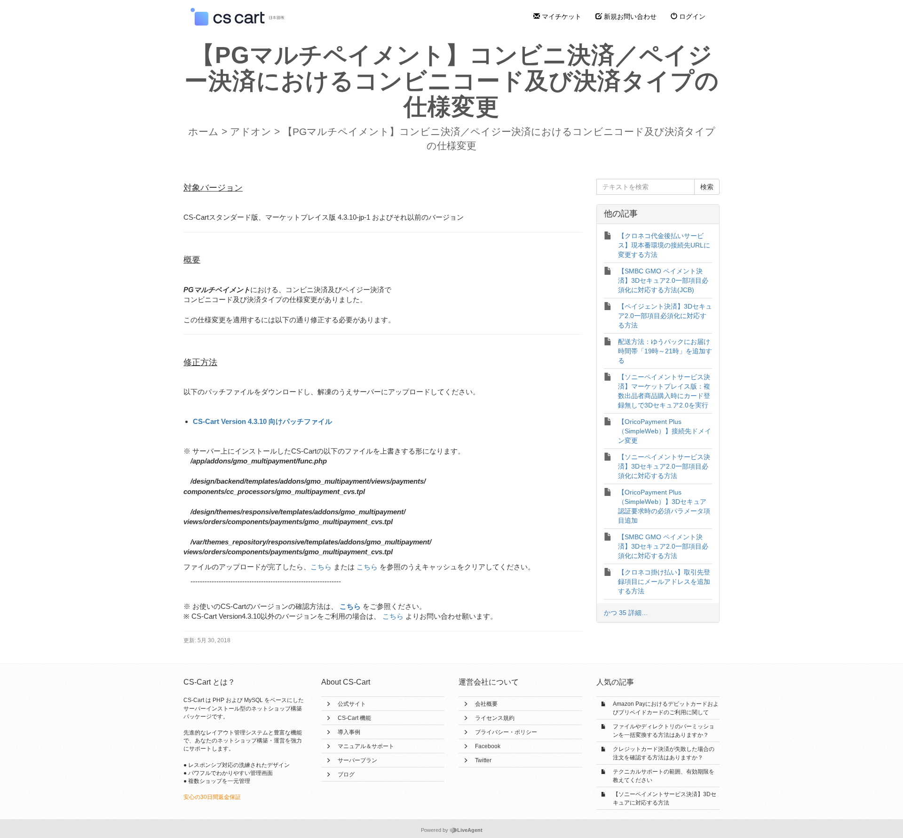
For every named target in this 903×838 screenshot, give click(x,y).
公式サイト (352, 704)
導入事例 (349, 732)
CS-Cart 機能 (354, 718)
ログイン (691, 16)
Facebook (487, 746)
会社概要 (486, 704)
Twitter (483, 760)
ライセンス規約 (495, 718)
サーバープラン (357, 760)
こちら (321, 567)
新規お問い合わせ (629, 16)
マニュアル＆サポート (366, 746)
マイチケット (560, 16)
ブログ (346, 774)
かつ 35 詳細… (626, 612)
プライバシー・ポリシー (506, 732)
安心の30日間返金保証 (212, 797)
